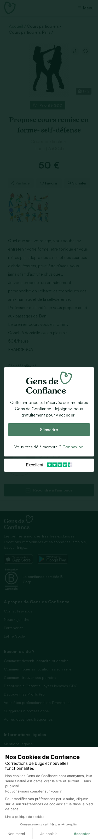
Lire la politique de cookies (24, 817)
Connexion (73, 446)
